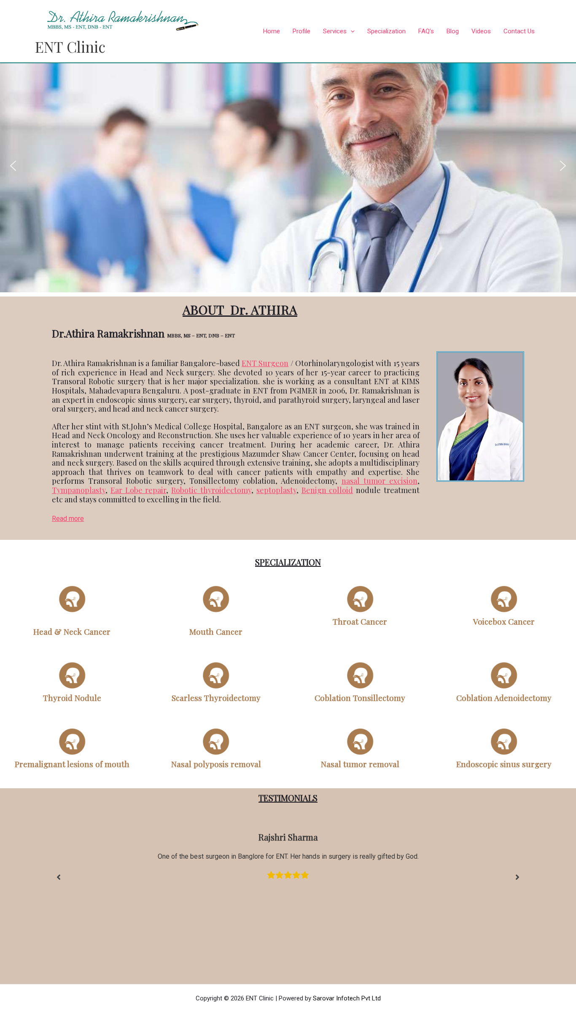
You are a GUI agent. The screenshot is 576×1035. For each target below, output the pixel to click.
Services (335, 31)
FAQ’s (426, 31)
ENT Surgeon (265, 363)
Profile (301, 31)
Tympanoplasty (78, 490)
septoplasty (276, 490)
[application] (351, 31)
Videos (481, 31)
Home (271, 31)
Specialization (386, 31)
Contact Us (519, 31)
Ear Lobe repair (138, 490)
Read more (68, 519)
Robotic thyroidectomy (211, 490)
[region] (288, 165)
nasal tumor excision (379, 481)
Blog (453, 31)
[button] (13, 165)
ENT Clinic (70, 47)
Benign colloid (327, 490)
